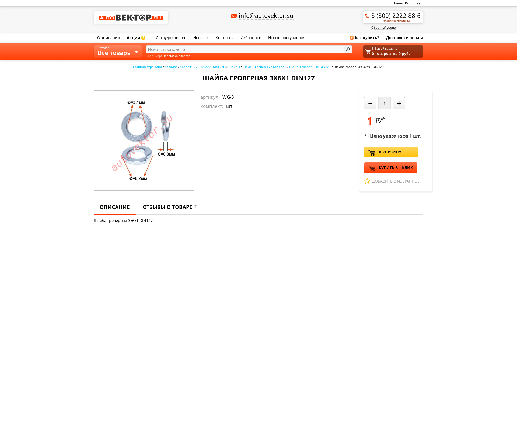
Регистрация (414, 3)
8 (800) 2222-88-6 (396, 17)
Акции (135, 37)
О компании (108, 37)
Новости (201, 37)
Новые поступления (286, 37)
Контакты (224, 37)
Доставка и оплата (404, 37)
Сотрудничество (171, 37)
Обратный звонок (384, 27)
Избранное (250, 37)
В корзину (390, 151)
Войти (398, 3)
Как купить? (365, 37)
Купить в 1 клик (396, 167)
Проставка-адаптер (176, 56)
